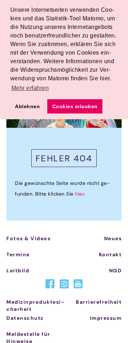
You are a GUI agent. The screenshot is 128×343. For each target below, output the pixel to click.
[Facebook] (50, 283)
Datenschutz (25, 318)
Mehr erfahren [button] (30, 88)
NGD (115, 270)
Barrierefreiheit (99, 302)
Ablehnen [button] (27, 106)
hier (79, 194)
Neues (113, 238)
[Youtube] (78, 283)
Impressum (106, 318)
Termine (18, 254)
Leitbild (17, 270)
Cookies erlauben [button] (75, 106)
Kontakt (110, 254)
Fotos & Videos (28, 238)
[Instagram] (64, 283)
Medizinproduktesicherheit (35, 305)
